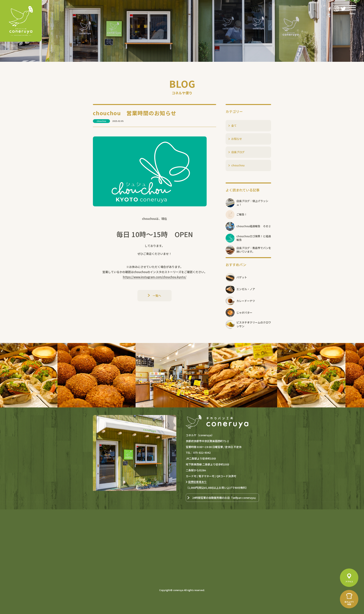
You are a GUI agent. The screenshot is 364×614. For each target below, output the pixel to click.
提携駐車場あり (197, 481)
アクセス (349, 581)
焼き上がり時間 (349, 603)
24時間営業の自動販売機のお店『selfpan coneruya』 (224, 498)
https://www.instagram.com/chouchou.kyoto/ (154, 277)
